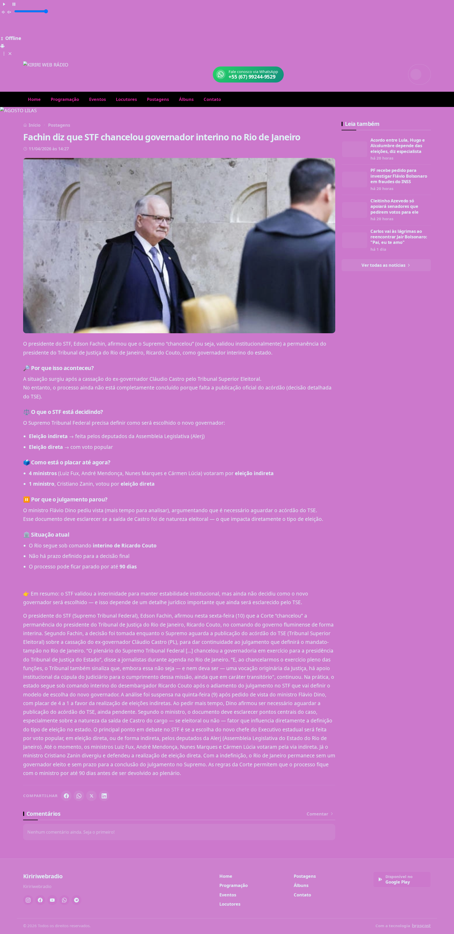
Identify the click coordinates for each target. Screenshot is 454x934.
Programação (65, 99)
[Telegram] (76, 900)
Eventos (97, 99)
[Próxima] (446, 111)
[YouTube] (52, 900)
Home (34, 99)
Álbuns (186, 99)
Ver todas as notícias (384, 265)
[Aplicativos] (7, 53)
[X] (91, 796)
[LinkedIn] (104, 796)
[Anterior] (8, 111)
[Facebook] (66, 796)
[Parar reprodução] (14, 4)
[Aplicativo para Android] (2, 45)
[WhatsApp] (79, 796)
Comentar (317, 814)
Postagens (158, 99)
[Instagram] (28, 900)
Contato (212, 99)
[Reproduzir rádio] (4, 4)
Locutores (126, 99)
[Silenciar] (6, 12)
